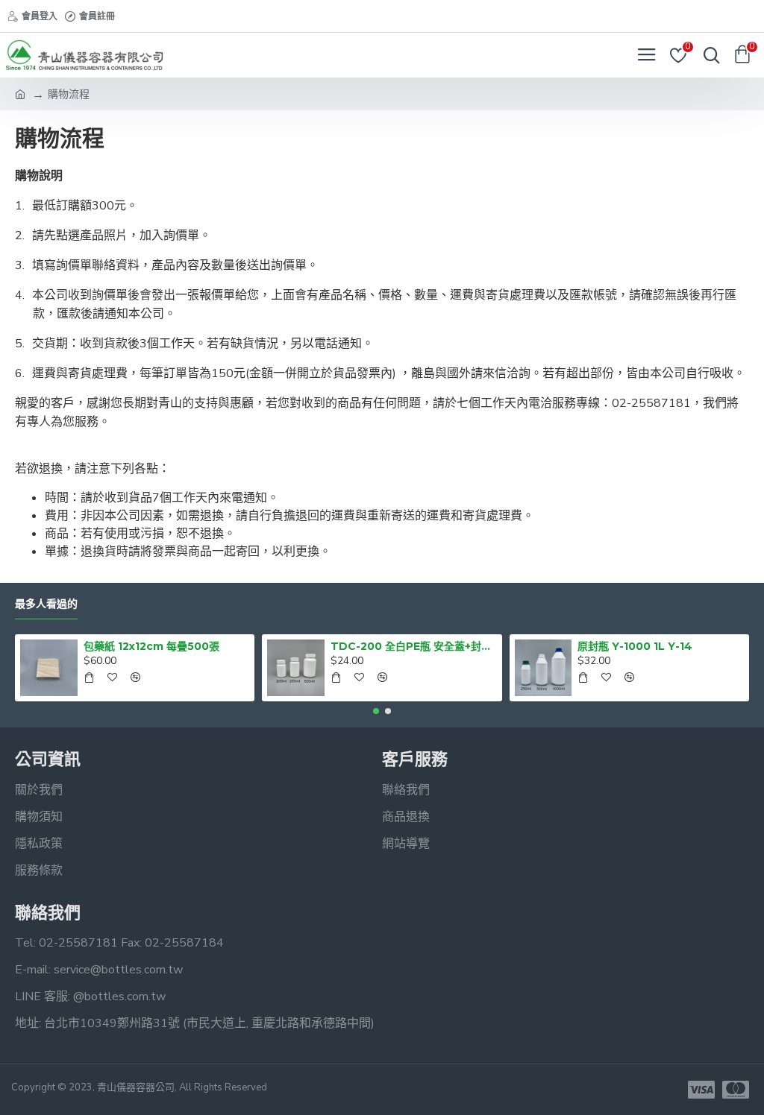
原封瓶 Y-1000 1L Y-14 (634, 646)
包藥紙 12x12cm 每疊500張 (151, 646)
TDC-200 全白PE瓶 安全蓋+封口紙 (413, 646)
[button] (376, 711)
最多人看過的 (46, 604)
